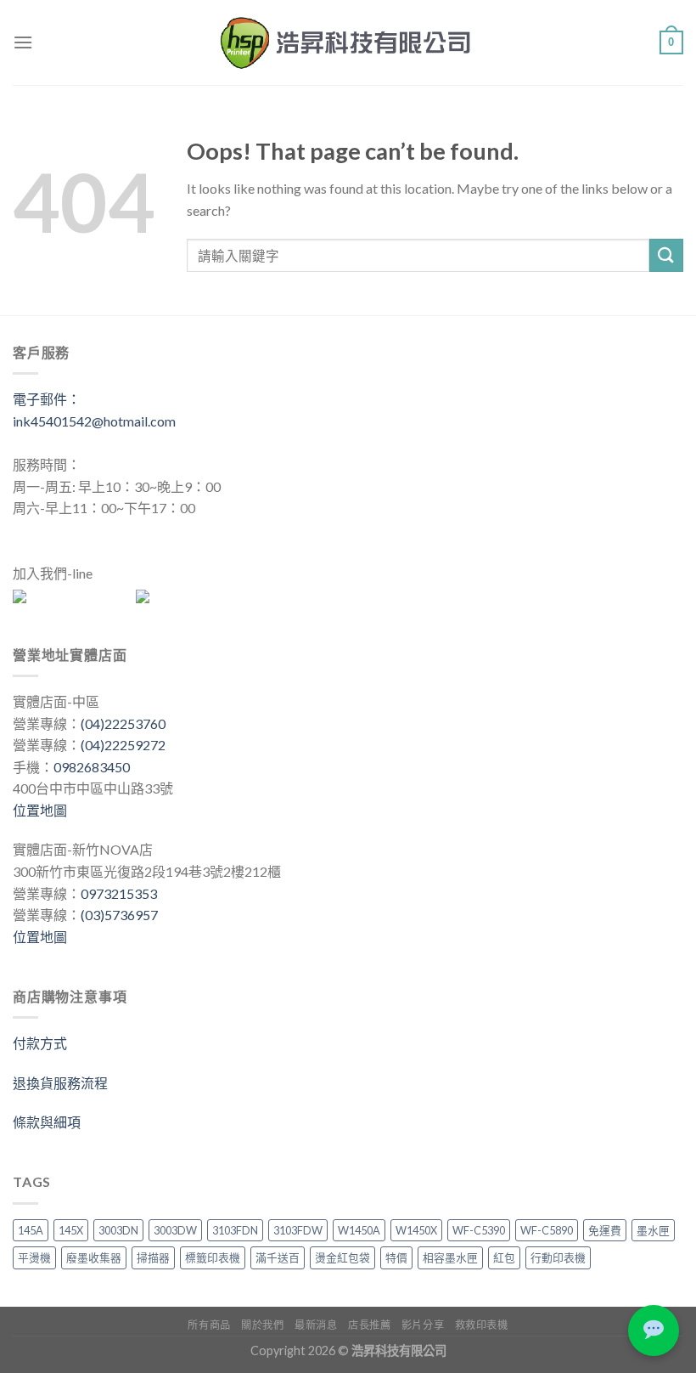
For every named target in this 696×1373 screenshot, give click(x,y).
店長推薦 (369, 1325)
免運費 (604, 1230)
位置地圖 (40, 810)
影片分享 (422, 1325)
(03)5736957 (119, 915)
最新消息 (316, 1325)
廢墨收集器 (93, 1257)
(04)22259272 (123, 745)
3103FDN (235, 1230)
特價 (396, 1257)
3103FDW (298, 1230)
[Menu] (23, 42)
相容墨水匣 (450, 1257)
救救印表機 (481, 1325)
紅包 (504, 1257)
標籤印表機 (212, 1257)
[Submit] (666, 255)
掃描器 (153, 1257)
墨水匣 (653, 1230)
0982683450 (91, 767)
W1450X (416, 1230)
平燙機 (34, 1257)
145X (71, 1230)
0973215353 (119, 893)
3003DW (175, 1230)
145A (30, 1230)
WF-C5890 (546, 1230)
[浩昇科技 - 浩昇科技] (348, 42)
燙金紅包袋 (342, 1257)
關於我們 (262, 1325)
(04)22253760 (123, 723)
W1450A (359, 1230)
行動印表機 (558, 1257)
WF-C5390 (478, 1230)
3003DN (118, 1230)
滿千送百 (277, 1257)
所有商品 (209, 1325)
